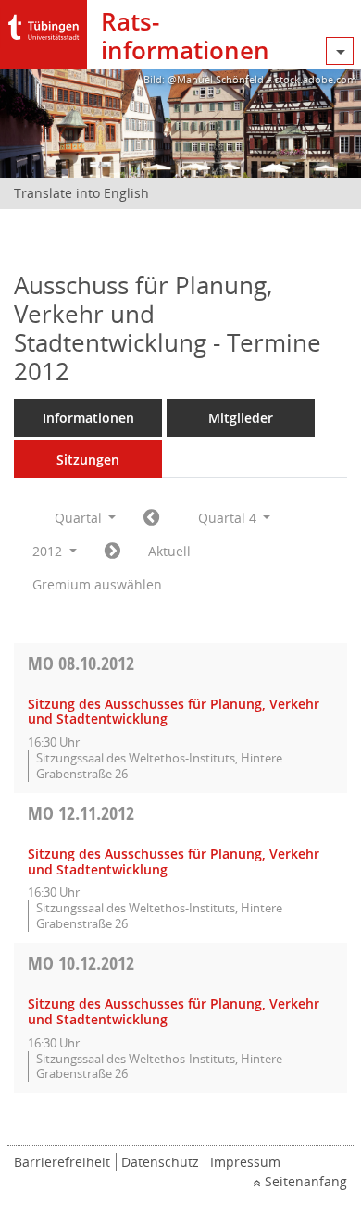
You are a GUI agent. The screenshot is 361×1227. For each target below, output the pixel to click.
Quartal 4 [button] (229, 518)
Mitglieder (240, 418)
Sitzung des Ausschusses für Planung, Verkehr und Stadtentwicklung (173, 711)
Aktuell (169, 551)
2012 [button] (49, 551)
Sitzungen (87, 459)
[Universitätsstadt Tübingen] (43, 22)
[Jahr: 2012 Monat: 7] (151, 518)
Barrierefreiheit (62, 1162)
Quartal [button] (80, 518)
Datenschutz (160, 1162)
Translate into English (81, 193)
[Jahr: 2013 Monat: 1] (112, 551)
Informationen (88, 418)
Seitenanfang (306, 1181)
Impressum (245, 1162)
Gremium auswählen (97, 584)
